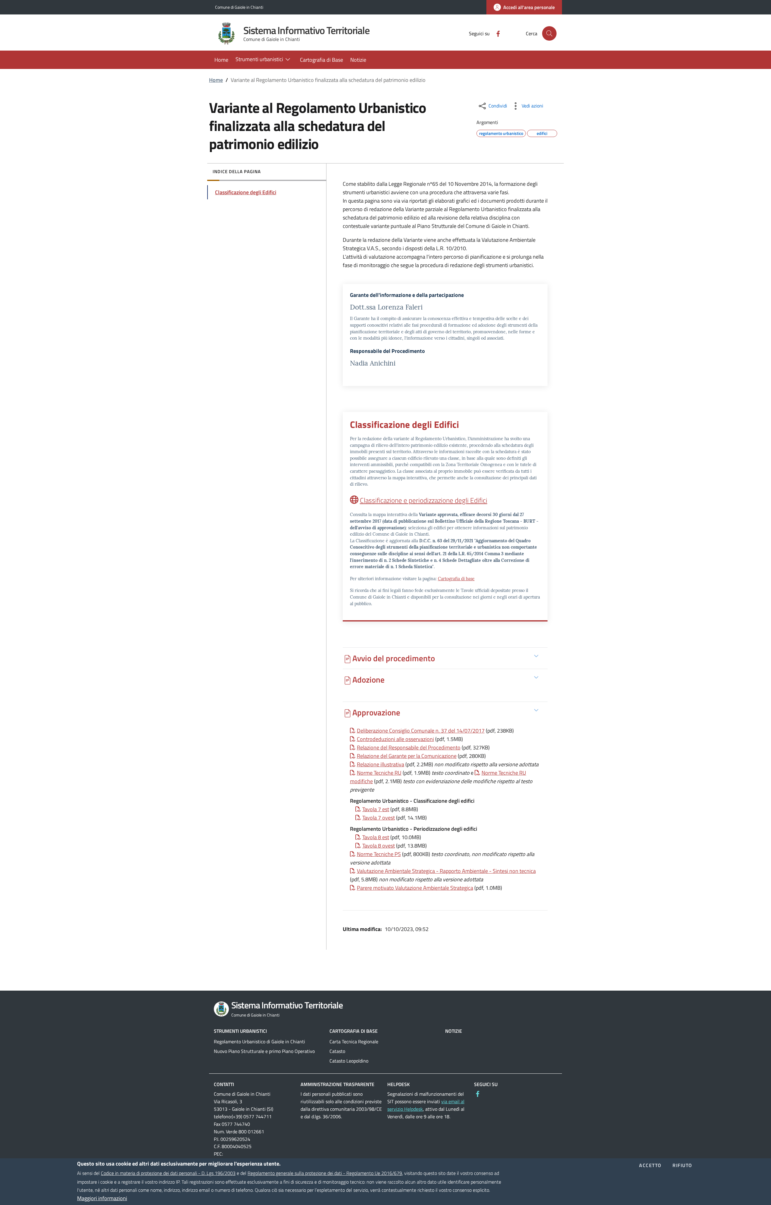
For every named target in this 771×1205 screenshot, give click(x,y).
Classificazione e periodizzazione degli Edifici (423, 500)
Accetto (650, 1165)
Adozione (368, 679)
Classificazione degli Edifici (245, 192)
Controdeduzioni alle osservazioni (395, 739)
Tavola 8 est (375, 837)
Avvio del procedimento (393, 658)
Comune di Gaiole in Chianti (239, 7)
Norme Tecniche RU (379, 773)
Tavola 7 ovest (378, 818)
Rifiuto (682, 1165)
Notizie (453, 1031)
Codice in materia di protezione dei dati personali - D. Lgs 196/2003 (168, 1173)
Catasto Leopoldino (348, 1060)
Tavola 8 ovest (378, 846)
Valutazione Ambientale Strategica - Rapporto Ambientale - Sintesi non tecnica (446, 871)
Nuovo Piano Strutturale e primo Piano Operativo (264, 1051)
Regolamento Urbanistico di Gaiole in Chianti (259, 1041)
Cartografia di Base (353, 1031)
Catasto (337, 1051)
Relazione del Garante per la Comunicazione (407, 756)
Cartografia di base (456, 578)
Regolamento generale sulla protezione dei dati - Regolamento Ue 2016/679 (325, 1173)
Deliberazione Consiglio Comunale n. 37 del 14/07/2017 (421, 731)
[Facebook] (496, 33)
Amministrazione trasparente (337, 1084)
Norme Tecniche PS (379, 854)
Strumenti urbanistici (240, 1031)
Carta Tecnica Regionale (353, 1041)
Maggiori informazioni (102, 1198)
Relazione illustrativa (380, 764)
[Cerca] (549, 33)
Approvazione (376, 712)
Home (216, 80)
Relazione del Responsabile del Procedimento (408, 747)
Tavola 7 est (375, 809)
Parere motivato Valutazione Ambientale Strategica (415, 888)
